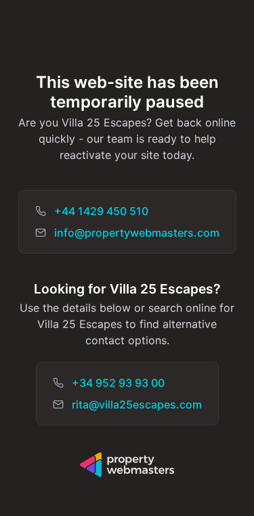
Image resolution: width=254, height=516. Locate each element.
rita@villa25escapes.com (137, 404)
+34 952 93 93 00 (118, 383)
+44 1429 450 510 (101, 211)
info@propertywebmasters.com (136, 232)
